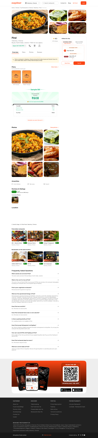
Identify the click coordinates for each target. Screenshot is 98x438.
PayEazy (53, 406)
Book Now (67, 63)
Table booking (35, 404)
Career (15, 417)
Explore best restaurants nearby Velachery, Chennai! (26, 430)
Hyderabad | (72, 425)
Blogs (69, 3)
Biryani (14, 42)
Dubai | (48, 425)
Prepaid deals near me (37, 409)
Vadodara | (76, 426)
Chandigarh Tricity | (53, 428)
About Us (15, 404)
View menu (54, 67)
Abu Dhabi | (44, 428)
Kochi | (15, 426)
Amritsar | (46, 426)
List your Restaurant (74, 404)
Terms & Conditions (56, 412)
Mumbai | (22, 425)
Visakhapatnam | (34, 426)
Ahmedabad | (56, 425)
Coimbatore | (21, 426)
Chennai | (34, 425)
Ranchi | (27, 426)
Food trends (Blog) (18, 406)
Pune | (38, 425)
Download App (17, 412)
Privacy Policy (54, 414)
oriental (26, 42)
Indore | (60, 426)
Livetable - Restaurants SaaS (77, 406)
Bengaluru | (28, 425)
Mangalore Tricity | (64, 428)
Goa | (51, 425)
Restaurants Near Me (37, 412)
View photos (53, 127)
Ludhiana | (65, 426)
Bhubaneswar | (53, 426)
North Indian (20, 42)
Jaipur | (63, 425)
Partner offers (17, 409)
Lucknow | (78, 425)
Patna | (41, 426)
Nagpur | (28, 428)
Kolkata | (43, 425)
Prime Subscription (56, 404)
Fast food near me (36, 406)
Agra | (66, 425)
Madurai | (38, 428)
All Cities (72, 428)
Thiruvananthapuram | (19, 428)
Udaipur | (33, 428)
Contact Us (63, 3)
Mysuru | (70, 426)
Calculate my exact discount (35, 120)
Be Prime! (75, 3)
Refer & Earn (54, 409)
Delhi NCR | (16, 425)
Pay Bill (79, 63)
